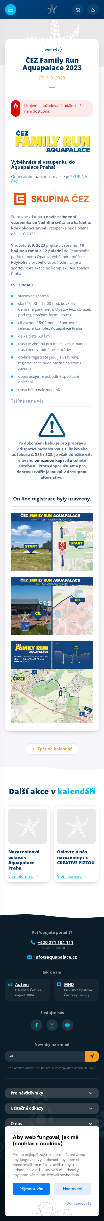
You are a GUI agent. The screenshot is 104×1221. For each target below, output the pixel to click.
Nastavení (72, 1188)
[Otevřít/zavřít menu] (10, 9)
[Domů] (52, 9)
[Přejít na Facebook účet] (36, 1025)
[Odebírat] (92, 1056)
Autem (22, 984)
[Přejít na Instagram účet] (52, 1025)
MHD (69, 984)
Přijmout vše (31, 1188)
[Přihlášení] (93, 9)
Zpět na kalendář (55, 749)
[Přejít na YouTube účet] (67, 1025)
